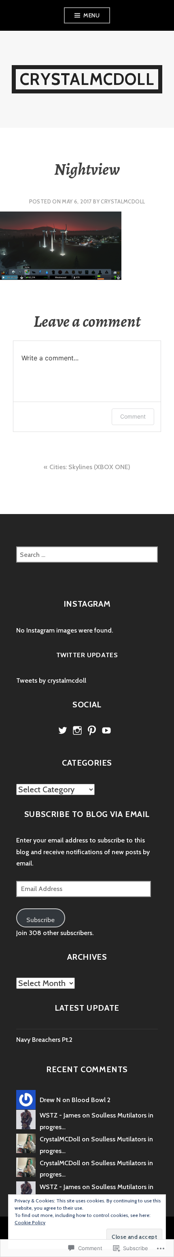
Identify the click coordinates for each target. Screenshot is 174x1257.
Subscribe (40, 920)
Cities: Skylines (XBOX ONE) (89, 467)
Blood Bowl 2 (91, 1100)
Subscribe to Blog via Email (87, 814)
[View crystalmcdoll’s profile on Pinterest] (92, 730)
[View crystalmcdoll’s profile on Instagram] (77, 730)
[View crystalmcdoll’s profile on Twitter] (63, 730)
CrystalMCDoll (87, 79)
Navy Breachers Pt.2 (44, 1039)
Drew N (50, 1100)
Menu (91, 15)
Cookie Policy (30, 1222)
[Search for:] (87, 555)
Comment (133, 416)
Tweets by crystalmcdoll (51, 680)
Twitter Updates (87, 655)
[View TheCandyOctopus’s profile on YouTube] (106, 730)
